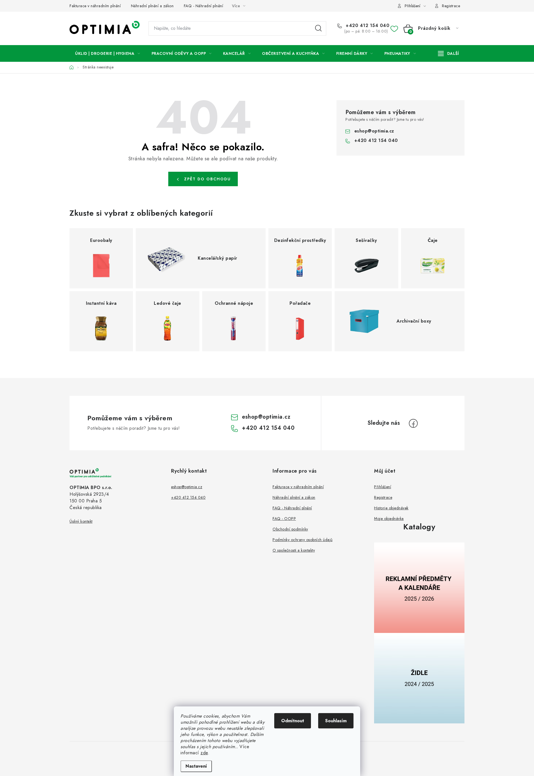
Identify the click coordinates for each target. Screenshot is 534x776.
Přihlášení (382, 487)
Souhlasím (336, 721)
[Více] (448, 53)
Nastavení (196, 766)
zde (204, 753)
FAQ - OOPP (284, 518)
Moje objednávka (389, 518)
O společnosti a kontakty (294, 550)
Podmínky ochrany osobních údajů (303, 539)
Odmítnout (292, 721)
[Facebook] (413, 423)
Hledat (318, 28)
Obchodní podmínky (290, 529)
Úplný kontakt (81, 521)
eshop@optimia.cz (374, 131)
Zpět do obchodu (207, 179)
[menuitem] (108, 53)
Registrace (451, 6)
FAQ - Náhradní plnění (203, 6)
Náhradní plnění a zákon (152, 6)
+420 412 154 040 (366, 25)
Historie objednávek (391, 508)
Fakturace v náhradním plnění (95, 6)
